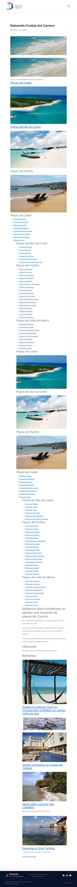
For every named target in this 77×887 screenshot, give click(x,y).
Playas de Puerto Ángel (27, 296)
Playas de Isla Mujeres (20, 228)
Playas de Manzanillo (26, 287)
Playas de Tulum (19, 240)
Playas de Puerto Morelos (22, 234)
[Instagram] (67, 875)
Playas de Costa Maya (20, 222)
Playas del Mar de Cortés (25, 126)
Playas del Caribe (21, 82)
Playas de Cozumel (19, 225)
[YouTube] (70, 875)
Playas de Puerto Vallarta (27, 302)
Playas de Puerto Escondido (28, 299)
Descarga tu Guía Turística (38, 848)
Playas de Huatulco (25, 281)
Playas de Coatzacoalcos (27, 333)
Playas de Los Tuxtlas (26, 327)
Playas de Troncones (26, 317)
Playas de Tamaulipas (26, 342)
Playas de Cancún (19, 219)
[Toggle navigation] (68, 6)
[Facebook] (63, 875)
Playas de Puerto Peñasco (28, 259)
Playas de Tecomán (25, 314)
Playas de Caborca (25, 247)
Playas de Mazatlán (25, 290)
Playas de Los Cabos (26, 256)
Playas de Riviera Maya (21, 237)
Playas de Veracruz (25, 345)
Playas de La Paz (25, 250)
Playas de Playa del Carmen (22, 231)
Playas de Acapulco (26, 269)
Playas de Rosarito (25, 308)
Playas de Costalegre (26, 275)
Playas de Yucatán (25, 348)
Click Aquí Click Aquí (29, 856)
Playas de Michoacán (26, 293)
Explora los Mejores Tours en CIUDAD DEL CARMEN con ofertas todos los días (43, 710)
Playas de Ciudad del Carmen (29, 330)
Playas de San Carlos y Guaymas (30, 262)
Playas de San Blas (25, 311)
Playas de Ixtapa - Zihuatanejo (29, 284)
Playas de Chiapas (25, 272)
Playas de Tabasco (25, 339)
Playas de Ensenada (26, 278)
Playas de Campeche (26, 324)
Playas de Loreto (25, 253)
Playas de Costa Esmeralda (28, 336)
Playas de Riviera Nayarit (27, 305)
